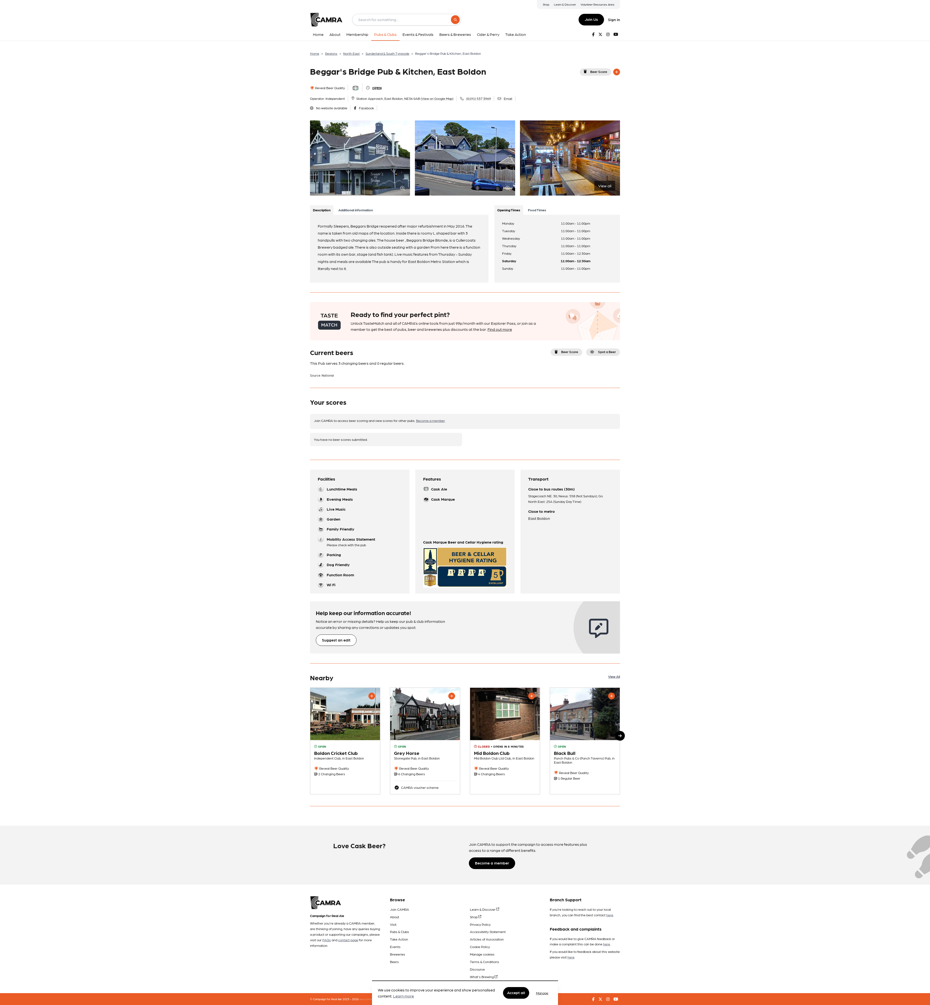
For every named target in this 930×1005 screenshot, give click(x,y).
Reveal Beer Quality (329, 88)
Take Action (399, 939)
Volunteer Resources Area (597, 4)
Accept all (516, 992)
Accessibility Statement (488, 932)
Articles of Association (487, 939)
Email (508, 98)
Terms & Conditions (484, 962)
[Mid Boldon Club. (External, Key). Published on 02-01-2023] (505, 741)
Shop (546, 4)
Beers (394, 962)
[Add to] (616, 72)
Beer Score (598, 71)
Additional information (355, 210)
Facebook (366, 108)
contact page (348, 940)
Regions (331, 53)
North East (351, 53)
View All (614, 676)
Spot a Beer (607, 352)
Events (395, 947)
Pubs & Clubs (399, 932)
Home (314, 53)
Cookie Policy (480, 947)
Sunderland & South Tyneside (387, 53)
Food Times (537, 210)
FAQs (326, 940)
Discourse (477, 969)
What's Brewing (482, 977)
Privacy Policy (480, 924)
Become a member (430, 420)
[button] (620, 736)
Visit (393, 924)
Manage (542, 993)
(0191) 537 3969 (478, 98)
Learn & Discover (565, 4)
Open (377, 88)
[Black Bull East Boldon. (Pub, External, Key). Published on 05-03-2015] (585, 741)
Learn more (403, 996)
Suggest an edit (336, 640)
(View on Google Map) (437, 98)
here (609, 915)
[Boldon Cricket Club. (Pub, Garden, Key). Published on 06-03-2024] (345, 741)
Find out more (500, 329)
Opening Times (508, 210)
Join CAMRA (399, 909)
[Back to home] (326, 19)
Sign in (614, 19)
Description (322, 210)
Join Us (591, 19)
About (394, 917)
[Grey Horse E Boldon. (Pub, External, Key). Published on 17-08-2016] (425, 741)
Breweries (397, 954)
